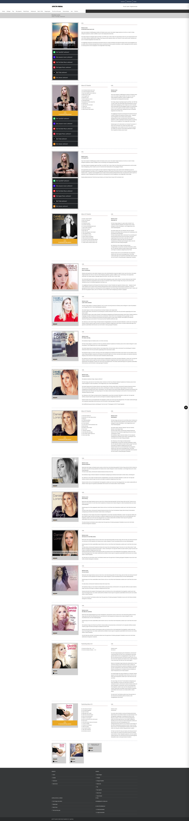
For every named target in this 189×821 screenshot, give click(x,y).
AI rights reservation (100, 812)
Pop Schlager (99, 774)
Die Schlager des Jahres (57, 801)
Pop (97, 786)
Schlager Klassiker (100, 780)
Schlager (98, 777)
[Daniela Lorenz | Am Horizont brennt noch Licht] (65, 23)
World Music (98, 793)
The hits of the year (56, 810)
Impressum (55, 780)
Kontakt (54, 777)
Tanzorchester (99, 796)
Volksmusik (98, 783)
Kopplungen (55, 804)
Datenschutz (55, 783)
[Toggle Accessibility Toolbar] (186, 407)
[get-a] (55, 323)
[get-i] (55, 672)
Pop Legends (99, 789)
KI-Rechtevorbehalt (100, 809)
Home (54, 774)
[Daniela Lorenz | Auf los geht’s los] (65, 152)
